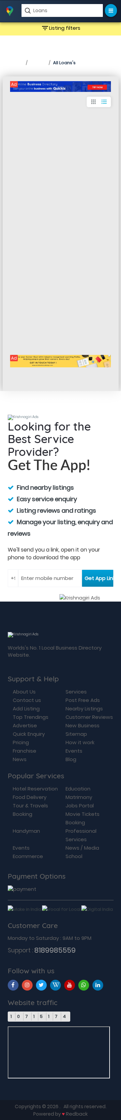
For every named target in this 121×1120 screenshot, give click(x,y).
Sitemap (76, 733)
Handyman (26, 830)
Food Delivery (29, 797)
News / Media (82, 847)
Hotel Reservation (35, 788)
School (74, 856)
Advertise (25, 725)
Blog (71, 759)
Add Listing (26, 708)
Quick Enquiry (29, 733)
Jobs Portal (80, 805)
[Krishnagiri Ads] (60, 86)
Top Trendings (30, 717)
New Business (82, 725)
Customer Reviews (89, 717)
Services (76, 691)
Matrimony (79, 797)
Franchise (24, 750)
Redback (77, 1113)
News (20, 759)
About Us (24, 691)
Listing (38, 62)
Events (74, 750)
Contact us (27, 700)
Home (15, 62)
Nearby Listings (84, 708)
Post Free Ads (83, 700)
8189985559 (55, 950)
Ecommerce (28, 856)
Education (78, 788)
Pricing (21, 742)
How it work (80, 742)
